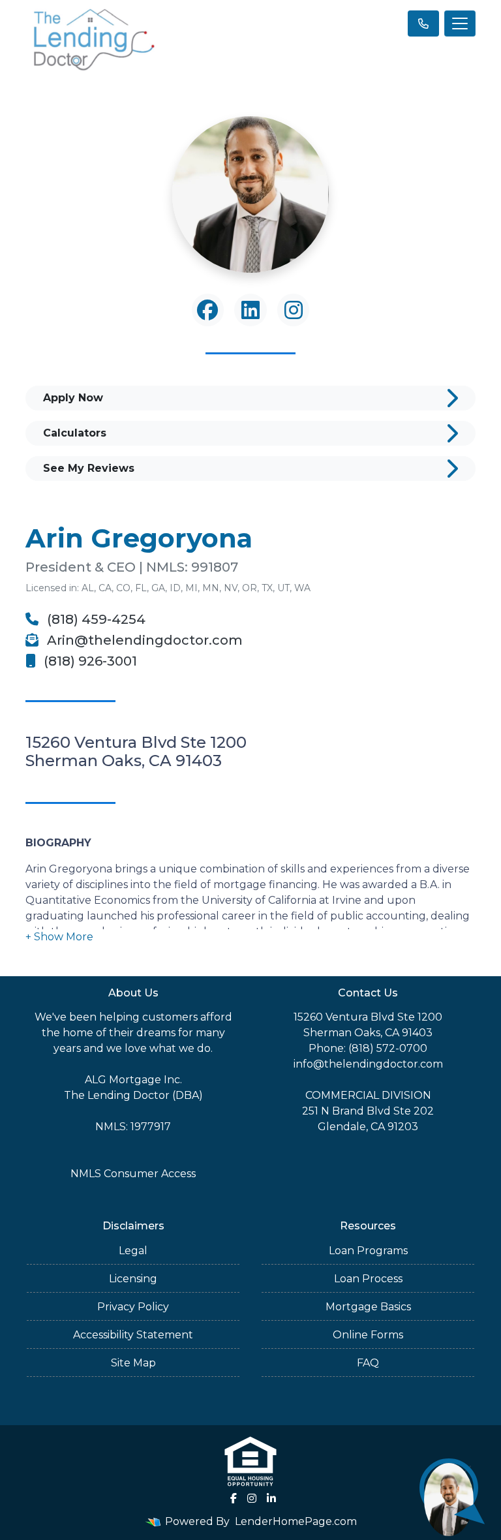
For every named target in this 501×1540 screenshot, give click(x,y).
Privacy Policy (133, 1307)
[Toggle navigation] (460, 23)
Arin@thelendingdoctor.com (143, 640)
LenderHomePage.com (296, 1521)
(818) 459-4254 (94, 619)
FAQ (368, 1363)
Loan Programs (368, 1250)
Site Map (133, 1363)
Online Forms (368, 1335)
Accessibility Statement (133, 1335)
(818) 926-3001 (88, 661)
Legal (133, 1250)
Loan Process (368, 1278)
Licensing (133, 1278)
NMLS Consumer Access (133, 1173)
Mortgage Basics (368, 1307)
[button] (59, 937)
